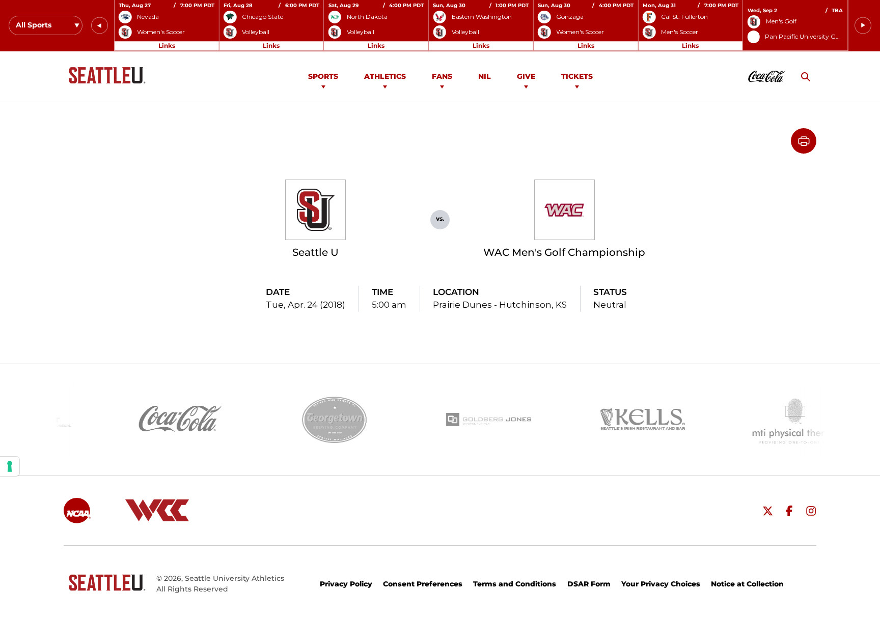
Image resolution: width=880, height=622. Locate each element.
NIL (484, 76)
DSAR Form (589, 583)
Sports (323, 76)
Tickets (577, 76)
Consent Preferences (422, 583)
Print (803, 141)
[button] (99, 25)
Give (526, 76)
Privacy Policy (346, 583)
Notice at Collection (747, 583)
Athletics (385, 76)
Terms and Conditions (514, 583)
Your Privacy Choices (660, 583)
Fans (442, 76)
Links (166, 45)
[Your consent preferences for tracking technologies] (9, 466)
